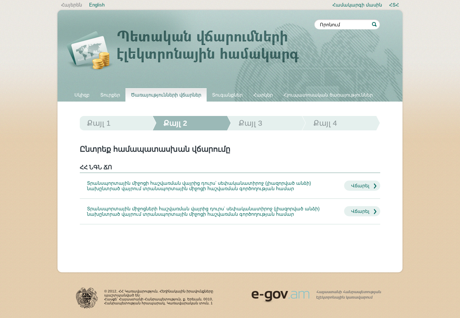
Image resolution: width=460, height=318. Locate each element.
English (97, 5)
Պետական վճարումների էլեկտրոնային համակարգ (190, 51)
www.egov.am (316, 293)
